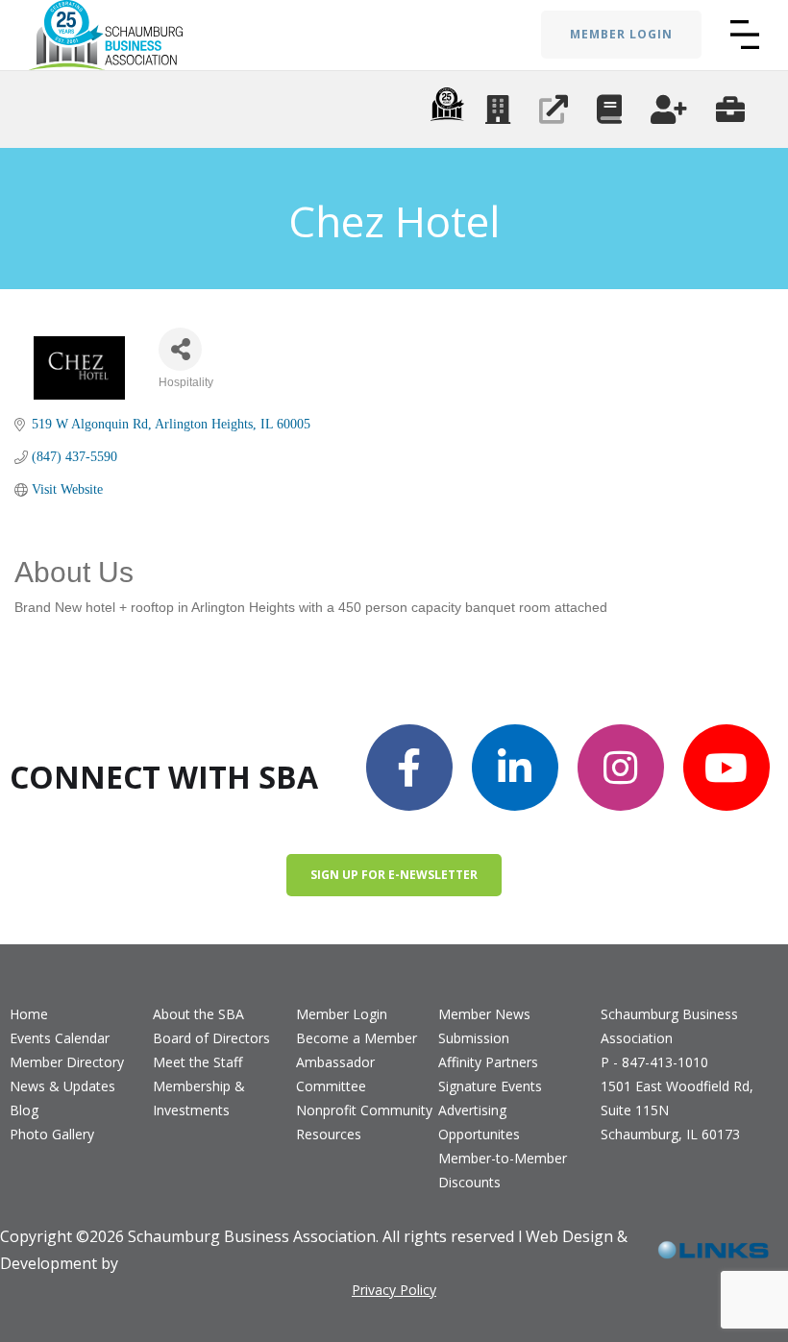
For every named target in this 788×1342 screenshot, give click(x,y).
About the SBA (198, 1014)
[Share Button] (180, 349)
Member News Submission (484, 1026)
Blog (24, 1110)
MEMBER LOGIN (621, 34)
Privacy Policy (394, 1290)
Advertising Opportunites (479, 1122)
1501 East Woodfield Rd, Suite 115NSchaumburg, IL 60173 (677, 1110)
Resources (328, 1134)
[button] (744, 34)
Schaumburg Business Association (669, 1026)
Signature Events (490, 1086)
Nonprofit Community (364, 1110)
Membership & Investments (199, 1098)
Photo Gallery (52, 1134)
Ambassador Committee (335, 1074)
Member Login (341, 1014)
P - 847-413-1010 (654, 1062)
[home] (106, 35)
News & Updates (62, 1086)
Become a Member (356, 1038)
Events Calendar (60, 1038)
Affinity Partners (488, 1062)
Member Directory (67, 1062)
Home (29, 1014)
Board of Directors (211, 1038)
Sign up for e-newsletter (394, 874)
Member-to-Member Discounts (502, 1170)
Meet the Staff (197, 1062)
